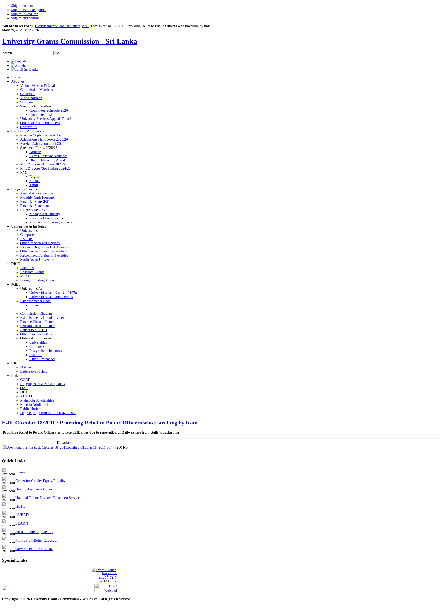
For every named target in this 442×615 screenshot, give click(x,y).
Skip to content (22, 6)
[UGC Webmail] (105, 587)
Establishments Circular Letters (57, 26)
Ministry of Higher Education (36, 540)
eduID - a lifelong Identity (34, 532)
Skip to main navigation (28, 10)
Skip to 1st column (24, 14)
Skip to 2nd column (25, 18)
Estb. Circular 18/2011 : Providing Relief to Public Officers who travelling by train (100, 423)
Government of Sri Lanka (34, 549)
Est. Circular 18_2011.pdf (92, 447)
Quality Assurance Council (35, 489)
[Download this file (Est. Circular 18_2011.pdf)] (38, 447)
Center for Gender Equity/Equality (41, 481)
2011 (85, 26)
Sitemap (21, 472)
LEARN (21, 523)
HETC (20, 506)
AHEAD (22, 515)
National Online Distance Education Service (47, 498)
